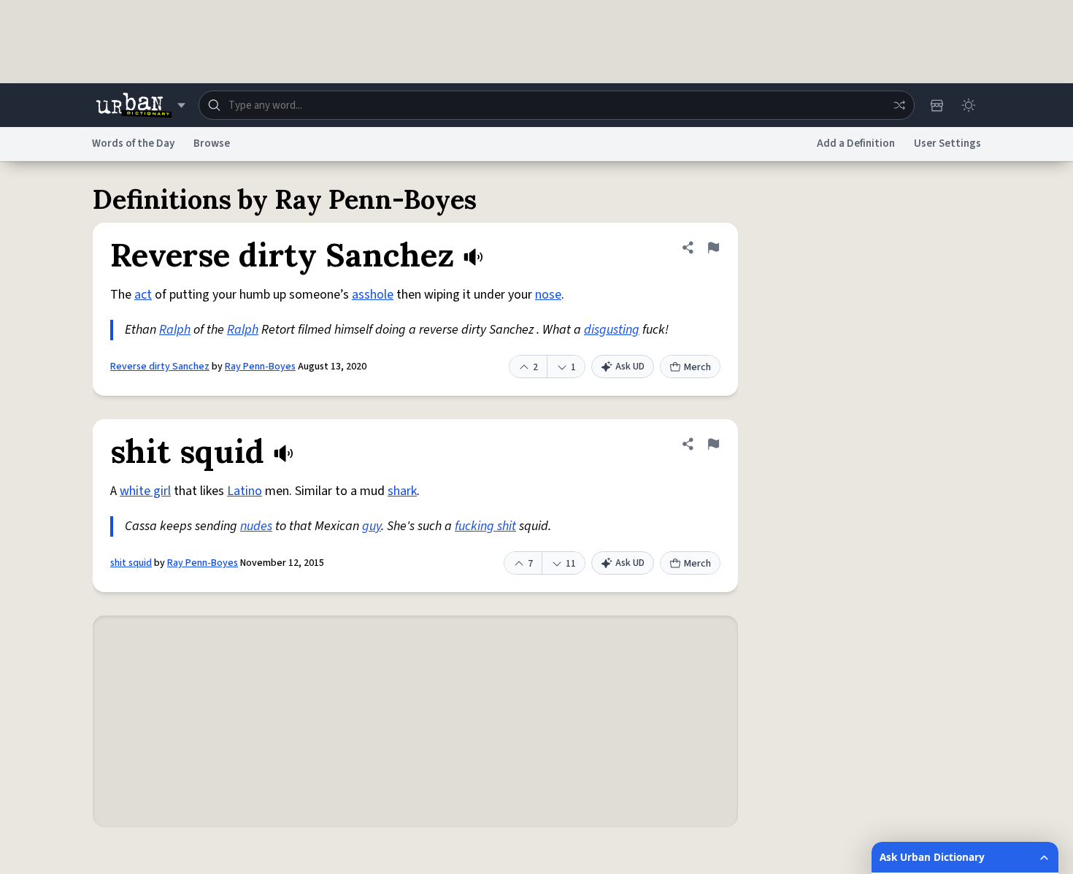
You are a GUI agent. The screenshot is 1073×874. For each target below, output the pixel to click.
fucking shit (485, 526)
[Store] (936, 105)
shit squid (131, 563)
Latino (244, 491)
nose (548, 294)
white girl (145, 491)
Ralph (175, 330)
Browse (211, 143)
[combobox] (557, 105)
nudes (256, 526)
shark (402, 491)
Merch (697, 367)
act (143, 294)
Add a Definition (856, 143)
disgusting (611, 330)
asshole (372, 294)
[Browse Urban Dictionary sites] (140, 105)
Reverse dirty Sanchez (159, 366)
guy (371, 526)
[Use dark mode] (968, 105)
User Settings (947, 143)
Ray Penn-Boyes (260, 366)
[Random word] (899, 105)
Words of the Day (133, 143)
